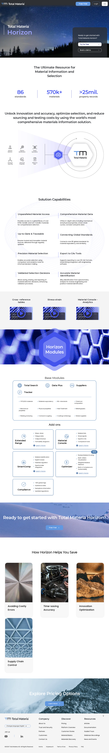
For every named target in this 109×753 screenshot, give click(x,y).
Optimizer (67, 466)
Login (96, 4)
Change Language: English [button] (15, 726)
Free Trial (83, 4)
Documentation (90, 727)
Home (41, 747)
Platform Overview (68, 727)
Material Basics (66, 735)
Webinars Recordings (92, 735)
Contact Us (43, 739)
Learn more (40, 445)
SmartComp (24, 466)
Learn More (54, 703)
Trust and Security (45, 727)
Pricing (63, 723)
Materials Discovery (68, 739)
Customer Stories (67, 731)
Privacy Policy (73, 747)
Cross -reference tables (21, 300)
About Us (42, 723)
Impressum (50, 747)
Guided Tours (89, 731)
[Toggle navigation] (105, 4)
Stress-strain (55, 299)
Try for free (90, 44)
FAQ (82, 747)
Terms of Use (61, 747)
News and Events (90, 739)
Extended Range (20, 441)
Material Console (62, 441)
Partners (42, 731)
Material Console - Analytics (88, 300)
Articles (87, 723)
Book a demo (90, 50)
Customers (43, 735)
